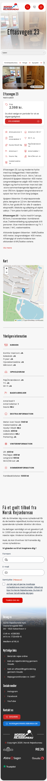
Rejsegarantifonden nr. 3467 (21, 676)
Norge (25, 63)
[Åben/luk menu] (41, 7)
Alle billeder (38, 87)
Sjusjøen (35, 63)
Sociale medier (10, 686)
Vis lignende (14, 121)
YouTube (11, 701)
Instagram (12, 691)
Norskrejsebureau (11, 63)
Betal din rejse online (17, 656)
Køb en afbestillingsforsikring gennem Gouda (21, 670)
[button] (19, 85)
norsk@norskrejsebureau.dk (23, 723)
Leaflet (18, 320)
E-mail (6, 566)
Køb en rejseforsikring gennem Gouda (22, 663)
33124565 (13, 717)
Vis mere (7, 247)
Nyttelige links (10, 650)
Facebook (12, 696)
